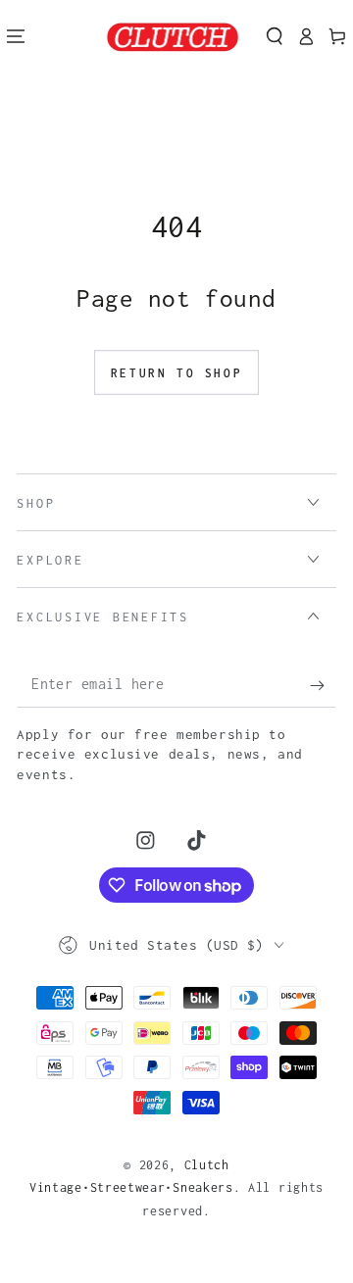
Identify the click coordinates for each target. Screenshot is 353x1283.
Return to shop (176, 373)
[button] (274, 36)
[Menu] (15, 36)
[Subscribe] (322, 686)
